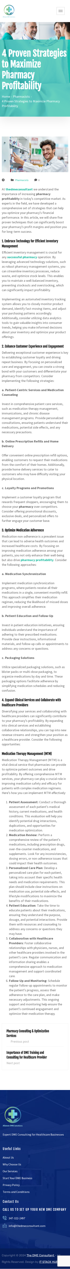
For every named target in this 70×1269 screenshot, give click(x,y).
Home (6, 96)
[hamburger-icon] (61, 11)
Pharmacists (22, 180)
